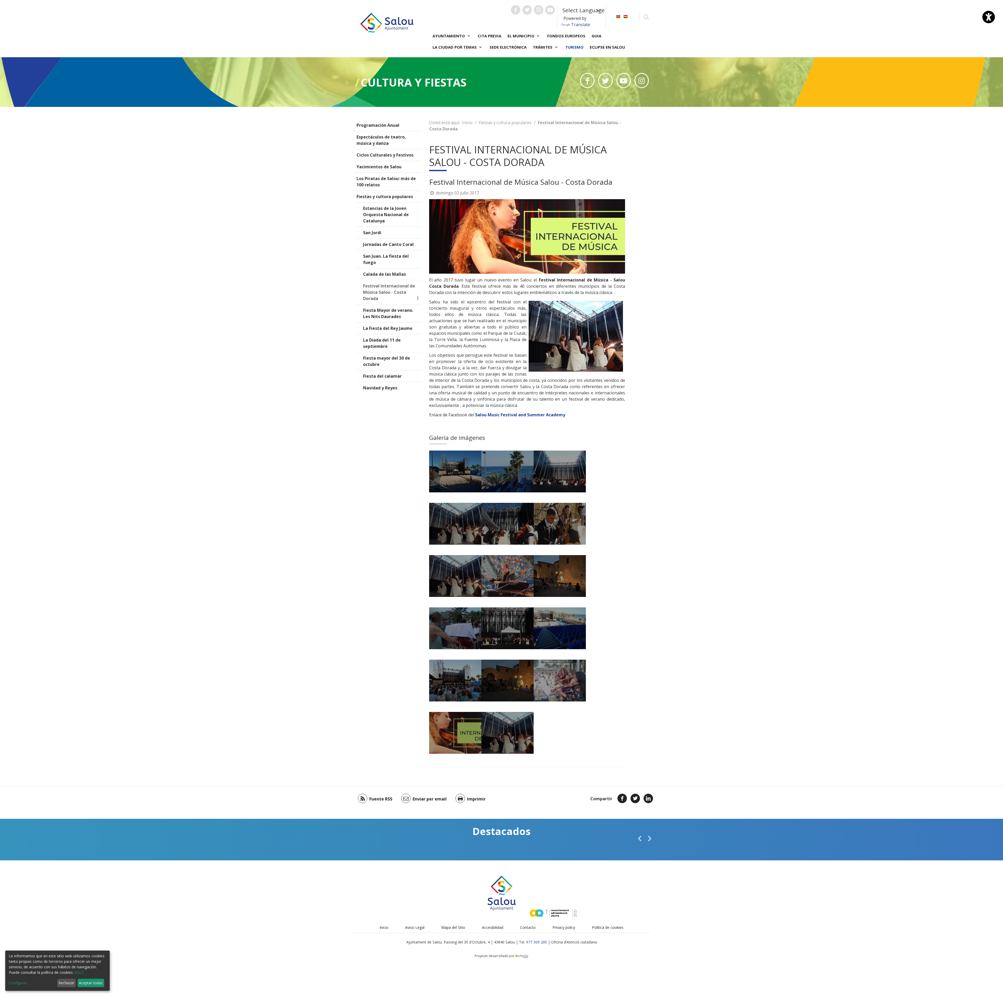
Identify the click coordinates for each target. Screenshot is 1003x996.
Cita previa (489, 35)
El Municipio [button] (521, 35)
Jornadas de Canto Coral (388, 244)
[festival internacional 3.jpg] (455, 576)
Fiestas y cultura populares (385, 196)
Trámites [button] (543, 47)
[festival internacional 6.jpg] (455, 628)
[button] (639, 838)
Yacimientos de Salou (379, 167)
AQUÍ (78, 972)
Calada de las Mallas (384, 274)
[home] (387, 22)
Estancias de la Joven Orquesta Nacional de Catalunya (386, 214)
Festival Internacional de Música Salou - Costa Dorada (389, 292)
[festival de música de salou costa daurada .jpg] (507, 471)
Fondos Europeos (566, 35)
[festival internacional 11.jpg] (560, 680)
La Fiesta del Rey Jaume (387, 328)
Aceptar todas (91, 982)
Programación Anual (378, 125)
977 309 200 (536, 942)
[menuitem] (618, 16)
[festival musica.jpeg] (507, 733)
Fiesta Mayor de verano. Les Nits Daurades (388, 313)
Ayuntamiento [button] (449, 35)
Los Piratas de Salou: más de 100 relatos (386, 182)
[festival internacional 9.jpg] (455, 680)
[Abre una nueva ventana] (515, 10)
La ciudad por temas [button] (455, 47)
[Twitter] (635, 798)
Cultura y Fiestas (413, 82)
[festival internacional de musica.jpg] (455, 524)
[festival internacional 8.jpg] (560, 628)
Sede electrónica (508, 47)
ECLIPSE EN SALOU (607, 47)
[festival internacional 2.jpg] (560, 524)
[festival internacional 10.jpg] (507, 680)
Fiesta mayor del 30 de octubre (386, 361)
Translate (580, 24)
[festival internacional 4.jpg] (507, 576)
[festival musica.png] (455, 733)
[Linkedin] (648, 798)
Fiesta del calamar (382, 376)
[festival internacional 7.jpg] (507, 628)
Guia (596, 35)
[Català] (618, 16)
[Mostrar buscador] (646, 16)
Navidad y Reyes (380, 388)
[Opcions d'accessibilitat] (988, 17)
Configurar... (19, 982)
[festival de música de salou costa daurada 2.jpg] (455, 471)
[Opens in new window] (587, 80)
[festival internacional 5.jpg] (560, 576)
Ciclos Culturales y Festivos (385, 155)
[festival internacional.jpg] (507, 524)
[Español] (625, 16)
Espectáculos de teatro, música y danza (381, 140)
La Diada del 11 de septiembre (382, 343)
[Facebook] (622, 798)
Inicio (467, 122)
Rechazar (66, 982)
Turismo (574, 47)
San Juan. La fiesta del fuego (386, 259)
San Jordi (372, 232)
